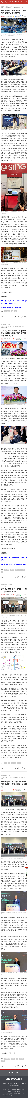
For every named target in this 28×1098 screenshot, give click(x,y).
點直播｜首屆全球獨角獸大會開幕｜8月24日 (13, 564)
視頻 (19, 1)
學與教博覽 (7, 311)
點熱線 (4, 1083)
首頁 (5, 1)
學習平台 (14, 763)
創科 (23, 569)
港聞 (2, 338)
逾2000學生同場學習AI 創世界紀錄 (11, 307)
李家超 (12, 569)
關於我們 (16, 1083)
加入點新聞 (22, 1083)
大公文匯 (7, 569)
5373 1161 (9, 1089)
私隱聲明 (11, 1085)
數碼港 (3, 1060)
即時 (16, 1)
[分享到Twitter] (26, 875)
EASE (19, 763)
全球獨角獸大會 (11, 1)
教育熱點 (3, 16)
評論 (22, 1)
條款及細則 (16, 1085)
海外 (16, 311)
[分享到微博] (26, 877)
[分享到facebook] (26, 870)
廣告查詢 (10, 1083)
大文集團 (21, 1058)
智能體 (13, 1058)
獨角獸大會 (18, 569)
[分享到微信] (26, 872)
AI (12, 311)
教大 (6, 763)
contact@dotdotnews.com (21, 1089)
